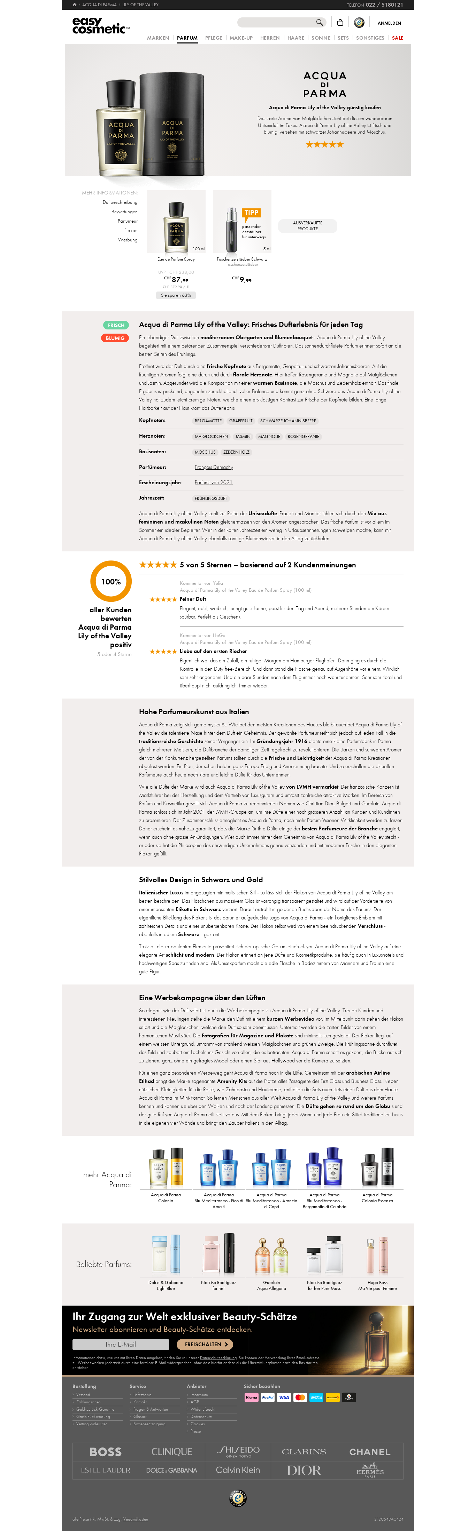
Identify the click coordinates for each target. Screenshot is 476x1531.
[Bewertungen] (325, 144)
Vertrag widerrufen (92, 1424)
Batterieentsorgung (149, 1424)
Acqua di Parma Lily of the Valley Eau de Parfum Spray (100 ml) (246, 590)
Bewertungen (125, 211)
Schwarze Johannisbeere (288, 421)
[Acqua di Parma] (325, 85)
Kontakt (140, 1402)
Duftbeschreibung (120, 202)
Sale (398, 38)
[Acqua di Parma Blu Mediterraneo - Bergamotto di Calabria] (324, 1167)
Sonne (321, 38)
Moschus (205, 452)
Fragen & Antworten (150, 1409)
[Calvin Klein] (238, 1470)
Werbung (128, 240)
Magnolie (269, 436)
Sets (343, 38)
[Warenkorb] (340, 22)
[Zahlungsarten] (324, 1396)
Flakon (131, 230)
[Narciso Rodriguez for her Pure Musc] (324, 1254)
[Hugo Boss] (105, 1452)
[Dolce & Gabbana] (172, 1470)
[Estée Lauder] (105, 1470)
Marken (158, 38)
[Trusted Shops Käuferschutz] (359, 22)
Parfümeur (128, 221)
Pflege (213, 38)
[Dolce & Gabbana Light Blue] (166, 1254)
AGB (195, 1402)
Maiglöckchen (211, 436)
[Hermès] (370, 1470)
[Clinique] (172, 1452)
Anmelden (389, 23)
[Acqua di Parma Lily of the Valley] (150, 110)
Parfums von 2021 (214, 482)
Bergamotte (208, 421)
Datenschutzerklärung (218, 1357)
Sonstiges (370, 38)
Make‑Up (241, 38)
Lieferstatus (142, 1394)
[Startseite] (75, 5)
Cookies (198, 1424)
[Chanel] (370, 1452)
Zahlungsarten (88, 1402)
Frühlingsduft (211, 498)
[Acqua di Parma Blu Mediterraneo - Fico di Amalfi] (219, 1167)
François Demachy (214, 467)
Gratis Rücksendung (93, 1416)
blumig (115, 338)
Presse (196, 1431)
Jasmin (243, 436)
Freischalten (203, 1344)
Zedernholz (236, 452)
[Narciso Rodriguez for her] (219, 1254)
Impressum (199, 1394)
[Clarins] (304, 1452)
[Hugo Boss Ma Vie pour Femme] (377, 1254)
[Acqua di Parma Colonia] (166, 1167)
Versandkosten (135, 1519)
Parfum (187, 38)
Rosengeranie (303, 436)
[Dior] (304, 1470)
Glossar (139, 1416)
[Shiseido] (238, 1452)
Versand (83, 1394)
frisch (116, 325)
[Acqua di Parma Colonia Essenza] (377, 1167)
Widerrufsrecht (203, 1409)
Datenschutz (201, 1416)
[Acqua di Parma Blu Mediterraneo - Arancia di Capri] (272, 1167)
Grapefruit (241, 421)
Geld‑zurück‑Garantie (95, 1409)
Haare (296, 38)
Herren (270, 38)
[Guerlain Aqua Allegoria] (272, 1254)
